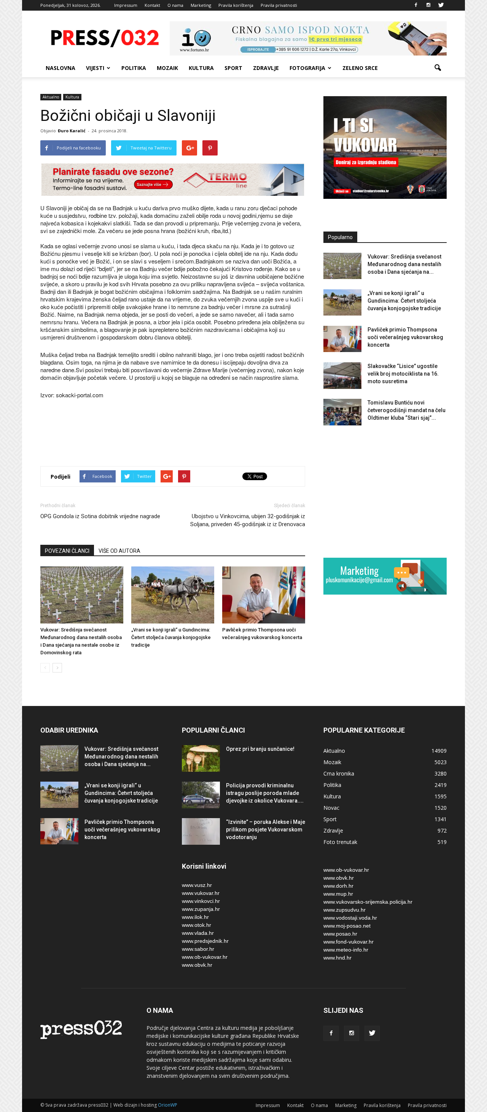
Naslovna (60, 67)
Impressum (125, 5)
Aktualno (51, 97)
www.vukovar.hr (201, 893)
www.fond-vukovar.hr (348, 942)
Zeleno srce (360, 67)
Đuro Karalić (72, 130)
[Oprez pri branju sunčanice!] (201, 758)
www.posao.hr (340, 934)
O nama (175, 5)
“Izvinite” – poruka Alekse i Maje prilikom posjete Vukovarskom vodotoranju (265, 829)
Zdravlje (266, 67)
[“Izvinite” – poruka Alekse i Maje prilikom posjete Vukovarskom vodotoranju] (201, 831)
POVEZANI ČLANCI (67, 551)
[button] (437, 68)
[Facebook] (416, 5)
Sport (233, 67)
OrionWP (167, 1105)
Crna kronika (338, 773)
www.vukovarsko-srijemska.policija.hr (367, 902)
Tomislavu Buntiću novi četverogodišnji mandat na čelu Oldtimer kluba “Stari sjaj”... (407, 410)
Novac (331, 807)
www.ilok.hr (195, 917)
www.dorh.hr (338, 886)
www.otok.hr (196, 925)
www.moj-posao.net (347, 926)
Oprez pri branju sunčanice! (260, 749)
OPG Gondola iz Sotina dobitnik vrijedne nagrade (100, 516)
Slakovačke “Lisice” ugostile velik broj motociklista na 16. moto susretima (403, 373)
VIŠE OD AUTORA (119, 551)
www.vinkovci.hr (201, 901)
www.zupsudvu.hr (344, 910)
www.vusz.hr (197, 885)
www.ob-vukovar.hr (205, 957)
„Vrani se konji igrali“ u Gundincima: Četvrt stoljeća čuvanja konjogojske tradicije (171, 637)
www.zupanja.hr (201, 909)
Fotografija (307, 67)
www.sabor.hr (198, 949)
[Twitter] (441, 5)
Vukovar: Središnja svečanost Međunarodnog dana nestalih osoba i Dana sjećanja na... (404, 264)
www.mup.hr (338, 894)
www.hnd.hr (337, 958)
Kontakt (152, 5)
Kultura (201, 67)
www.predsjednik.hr (205, 941)
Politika (133, 67)
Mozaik (167, 67)
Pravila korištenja (235, 5)
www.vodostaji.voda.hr (350, 918)
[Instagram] (428, 5)
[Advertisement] (178, 433)
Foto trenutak (340, 842)
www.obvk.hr (197, 965)
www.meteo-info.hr (345, 950)
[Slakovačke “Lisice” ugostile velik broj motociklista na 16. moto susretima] (342, 375)
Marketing (201, 5)
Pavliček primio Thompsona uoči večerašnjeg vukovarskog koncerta (405, 337)
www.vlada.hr (198, 933)
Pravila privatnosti (279, 5)
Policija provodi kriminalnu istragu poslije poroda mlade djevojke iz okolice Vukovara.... (265, 793)
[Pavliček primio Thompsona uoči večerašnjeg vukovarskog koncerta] (263, 594)
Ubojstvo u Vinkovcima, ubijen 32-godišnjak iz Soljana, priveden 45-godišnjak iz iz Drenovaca (247, 520)
